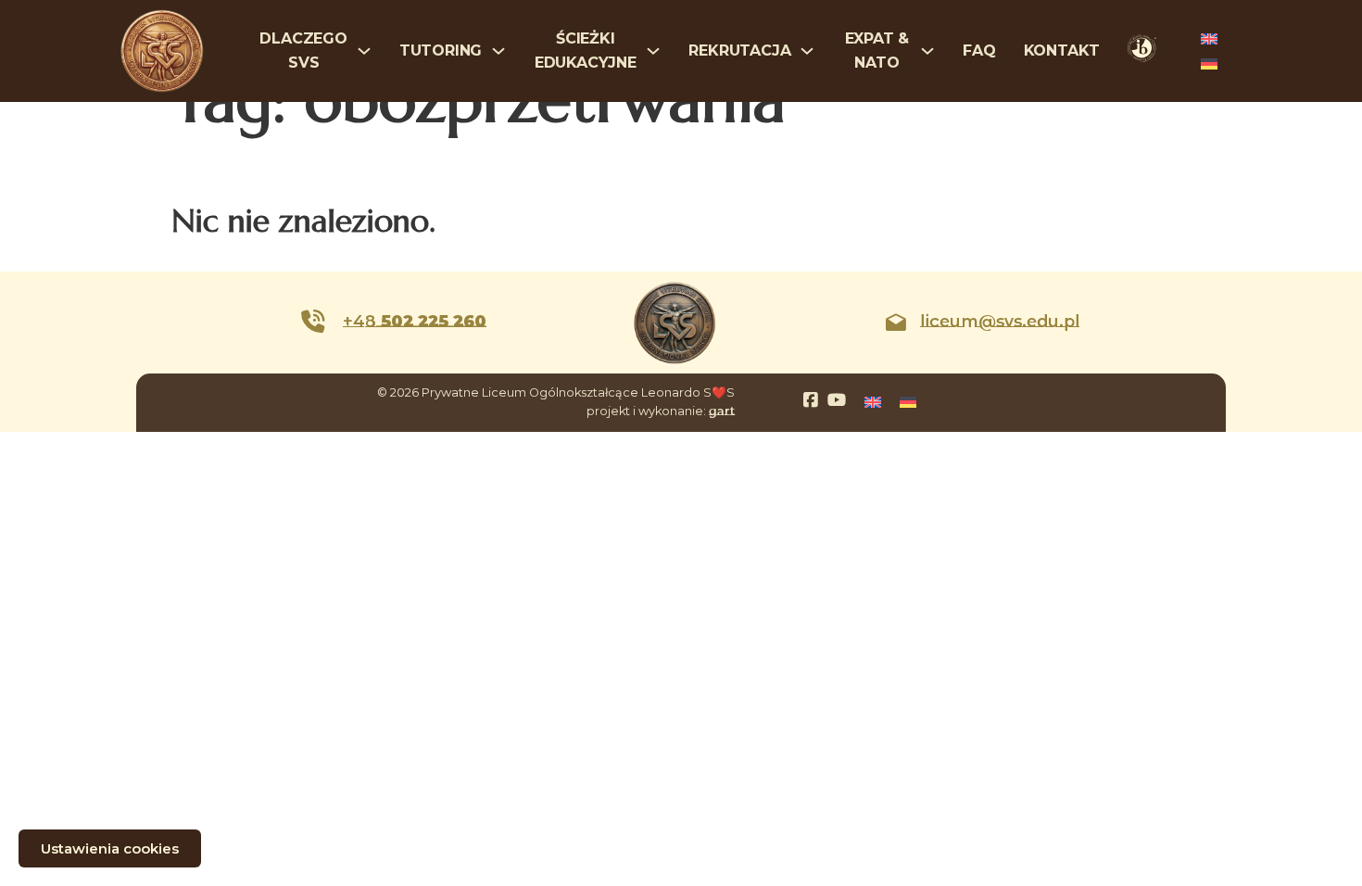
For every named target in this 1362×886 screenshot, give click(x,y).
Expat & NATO (877, 50)
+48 (414, 321)
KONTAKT (1062, 50)
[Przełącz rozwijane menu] (364, 51)
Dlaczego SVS (303, 50)
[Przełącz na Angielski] (1209, 38)
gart (722, 411)
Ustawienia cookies (110, 848)
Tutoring (440, 50)
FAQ (979, 50)
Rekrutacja (739, 50)
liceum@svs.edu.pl (999, 321)
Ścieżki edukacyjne (586, 50)
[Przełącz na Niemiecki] (1209, 63)
